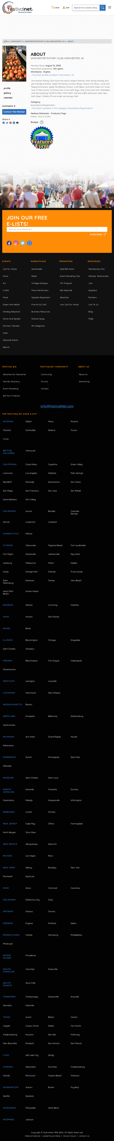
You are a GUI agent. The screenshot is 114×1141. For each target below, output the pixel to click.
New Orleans (54, 692)
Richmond (30, 1075)
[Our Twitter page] (22, 243)
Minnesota (9, 757)
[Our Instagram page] (16, 243)
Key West (75, 554)
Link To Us (93, 304)
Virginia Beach (55, 1075)
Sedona (51, 430)
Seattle (6, 1096)
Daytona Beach (55, 545)
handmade (36, 269)
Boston (29, 704)
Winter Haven (32, 591)
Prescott (7, 430)
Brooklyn (52, 867)
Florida (8, 545)
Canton (74, 1017)
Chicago (52, 640)
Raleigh (29, 800)
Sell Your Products (11, 395)
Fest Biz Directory (11, 381)
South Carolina (9, 970)
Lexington (30, 681)
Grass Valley (77, 464)
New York (9, 867)
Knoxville (75, 996)
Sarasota (30, 580)
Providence (31, 955)
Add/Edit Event (67, 269)
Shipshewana (9, 669)
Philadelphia (76, 935)
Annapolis (30, 716)
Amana (29, 616)
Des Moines (53, 616)
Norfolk (6, 1075)
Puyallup (75, 1087)
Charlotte (52, 789)
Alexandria (30, 1067)
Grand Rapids (54, 736)
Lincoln (29, 812)
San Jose (52, 490)
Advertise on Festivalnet (14, 374)
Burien (51, 1087)
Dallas (51, 1026)
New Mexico (10, 844)
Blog (90, 311)
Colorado (9, 511)
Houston (30, 1034)
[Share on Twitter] (7, 122)
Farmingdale (77, 823)
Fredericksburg (10, 1034)
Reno (50, 855)
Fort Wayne (53, 660)
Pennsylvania (11, 935)
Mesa (50, 421)
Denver (6, 522)
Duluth (29, 757)
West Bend (53, 1108)
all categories (38, 326)
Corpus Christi (32, 1026)
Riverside (30, 482)
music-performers (39, 290)
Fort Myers (8, 554)
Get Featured (66, 290)
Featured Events (10, 340)
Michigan (8, 736)
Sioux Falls (30, 983)
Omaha (51, 812)
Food (5, 297)
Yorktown (75, 1075)
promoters (66, 261)
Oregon (8, 923)
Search (6, 347)
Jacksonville (54, 554)
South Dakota (7, 984)
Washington (10, 1087)
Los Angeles (31, 473)
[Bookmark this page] (29, 243)
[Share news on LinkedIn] (14, 122)
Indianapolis (76, 660)
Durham (74, 789)
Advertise (64, 297)
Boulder (51, 511)
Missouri (8, 777)
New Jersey (10, 823)
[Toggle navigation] (110, 7)
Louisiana (9, 692)
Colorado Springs (75, 512)
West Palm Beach (8, 592)
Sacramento (54, 482)
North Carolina (9, 790)
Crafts (6, 290)
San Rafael (76, 490)
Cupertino (52, 464)
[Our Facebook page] (9, 243)
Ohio (6, 888)
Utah (6, 1055)
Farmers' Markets (11, 326)
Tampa (51, 580)
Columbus (75, 888)
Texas (6, 1017)
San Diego (8, 490)
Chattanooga (32, 996)
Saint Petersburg (8, 581)
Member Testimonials (98, 276)
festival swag (37, 319)
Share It (6, 119)
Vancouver (31, 450)
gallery (7, 93)
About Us (83, 366)
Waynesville (54, 800)
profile (7, 88)
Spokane (30, 1096)
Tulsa (50, 899)
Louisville (52, 681)
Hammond (31, 692)
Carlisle (29, 935)
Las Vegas (30, 855)
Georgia (8, 605)
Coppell (6, 1026)
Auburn (29, 1087)
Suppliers (92, 290)
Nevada (7, 855)
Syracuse (30, 876)
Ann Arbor (30, 736)
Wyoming (8, 1119)
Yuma (5, 439)
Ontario (8, 911)
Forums (44, 381)
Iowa (6, 616)
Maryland (9, 716)
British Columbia (9, 451)
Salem (74, 923)
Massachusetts (11, 704)
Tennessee (9, 996)
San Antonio (54, 1043)
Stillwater (7, 766)
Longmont (30, 522)
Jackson (29, 1119)
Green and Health (11, 304)
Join (90, 283)
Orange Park (32, 571)
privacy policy (69, 1136)
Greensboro (8, 800)
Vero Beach (76, 580)
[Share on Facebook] (4, 122)
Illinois (8, 640)
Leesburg (7, 563)
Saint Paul (75, 757)
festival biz (9, 366)
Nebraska (9, 812)
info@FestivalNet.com (57, 406)
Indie (5, 333)
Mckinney (75, 1034)
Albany (29, 867)
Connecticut (11, 533)
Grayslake (75, 640)
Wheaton (30, 648)
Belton (51, 1017)
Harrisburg (53, 935)
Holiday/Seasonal (11, 311)
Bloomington (32, 640)
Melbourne (31, 563)
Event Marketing (10, 388)
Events (6, 261)
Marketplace (38, 261)
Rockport (30, 1043)
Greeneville (53, 996)
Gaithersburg (77, 716)
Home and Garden (12, 319)
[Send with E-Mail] (17, 122)
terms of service (32, 1136)
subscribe (96, 234)
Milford (29, 533)
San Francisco (32, 490)
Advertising (84, 381)
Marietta (75, 605)
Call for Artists (10, 269)
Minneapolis (53, 757)
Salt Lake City (32, 1055)
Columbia (30, 969)
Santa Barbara (10, 499)
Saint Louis (53, 777)
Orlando (52, 571)
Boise (28, 628)
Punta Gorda (77, 571)
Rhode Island (7, 956)
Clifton (51, 823)
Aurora (29, 511)
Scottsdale (30, 430)
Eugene (29, 923)
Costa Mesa (31, 464)
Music (5, 276)
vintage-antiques (39, 283)
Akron (28, 888)
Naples (74, 563)
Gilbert (29, 421)
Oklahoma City (33, 899)
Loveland (52, 522)
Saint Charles (9, 648)
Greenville (52, 969)
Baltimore (52, 716)
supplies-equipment (40, 297)
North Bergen (9, 832)
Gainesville (31, 554)
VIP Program (66, 283)
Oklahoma (9, 899)
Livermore (7, 473)
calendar (8, 97)
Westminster (9, 725)
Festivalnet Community (54, 366)
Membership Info (96, 269)
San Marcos (76, 1043)
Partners (92, 297)
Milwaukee (31, 1108)
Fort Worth (76, 1026)
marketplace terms (51, 1136)
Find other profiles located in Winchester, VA (53, 75)
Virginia (8, 1067)
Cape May (30, 823)
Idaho (6, 628)
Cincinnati (52, 888)
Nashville (30, 1005)
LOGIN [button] (56, 8)
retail (34, 276)
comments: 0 (8, 106)
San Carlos (76, 482)
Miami (51, 563)
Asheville (30, 789)
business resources (40, 311)
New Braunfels (10, 1043)
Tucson (74, 430)
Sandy (51, 1055)
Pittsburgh (8, 943)
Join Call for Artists (69, 304)
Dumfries (52, 1067)
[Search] (103, 8)
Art (4, 283)
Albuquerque (32, 844)
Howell (74, 736)
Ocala (5, 571)
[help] (41, 122)
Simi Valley (31, 499)
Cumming (52, 605)
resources (94, 261)
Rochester (8, 876)
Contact (45, 388)
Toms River (31, 832)
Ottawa (29, 911)
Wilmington (76, 800)
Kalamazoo (8, 745)
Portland (52, 923)
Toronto (51, 911)
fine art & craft (38, 304)
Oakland (52, 473)
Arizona (8, 421)
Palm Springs (77, 473)
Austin (28, 1017)
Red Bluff (7, 482)
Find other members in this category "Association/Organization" (62, 108)
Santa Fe (52, 844)
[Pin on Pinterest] (10, 122)
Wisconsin (9, 1108)
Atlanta (29, 605)
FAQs (90, 319)
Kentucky (9, 681)
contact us (84, 1136)
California (10, 464)
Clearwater (31, 545)
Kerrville (52, 1034)
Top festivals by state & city (19, 414)
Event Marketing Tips (70, 276)
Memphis (7, 1005)
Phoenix (74, 421)
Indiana (7, 660)
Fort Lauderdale (78, 545)
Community (46, 374)
